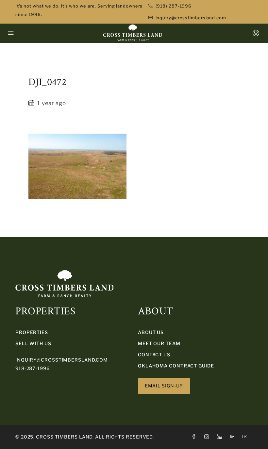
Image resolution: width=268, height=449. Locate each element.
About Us (151, 332)
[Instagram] (208, 437)
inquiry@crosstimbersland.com (61, 360)
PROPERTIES (31, 332)
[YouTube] (246, 437)
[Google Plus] (233, 437)
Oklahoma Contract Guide (176, 365)
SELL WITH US (33, 343)
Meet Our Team (159, 343)
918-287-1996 (32, 368)
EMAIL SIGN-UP (164, 385)
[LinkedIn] (221, 437)
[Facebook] (195, 437)
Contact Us (154, 354)
